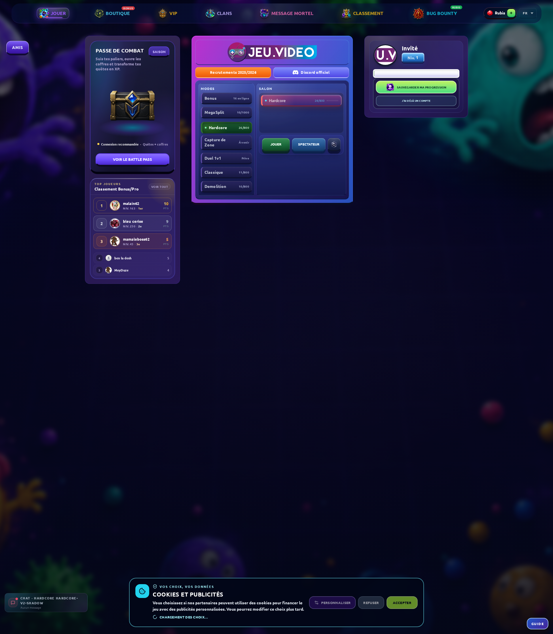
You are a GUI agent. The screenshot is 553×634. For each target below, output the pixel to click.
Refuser (371, 602)
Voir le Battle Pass (132, 159)
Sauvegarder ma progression (422, 87)
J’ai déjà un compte (416, 101)
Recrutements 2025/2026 (233, 72)
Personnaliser (336, 602)
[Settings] (334, 144)
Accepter (402, 602)
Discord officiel (315, 72)
